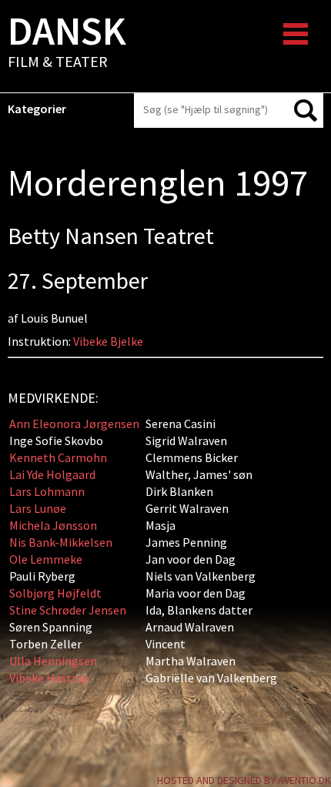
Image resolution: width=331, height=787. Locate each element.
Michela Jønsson (53, 525)
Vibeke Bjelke (108, 341)
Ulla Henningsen (53, 660)
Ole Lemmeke (45, 559)
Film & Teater (67, 43)
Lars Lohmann (47, 491)
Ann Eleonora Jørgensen (74, 423)
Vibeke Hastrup (49, 677)
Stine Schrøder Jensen (67, 610)
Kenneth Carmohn (58, 457)
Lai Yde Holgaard (52, 474)
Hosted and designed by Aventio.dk (244, 780)
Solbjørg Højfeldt (55, 593)
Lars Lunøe (37, 508)
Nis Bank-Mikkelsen (60, 542)
